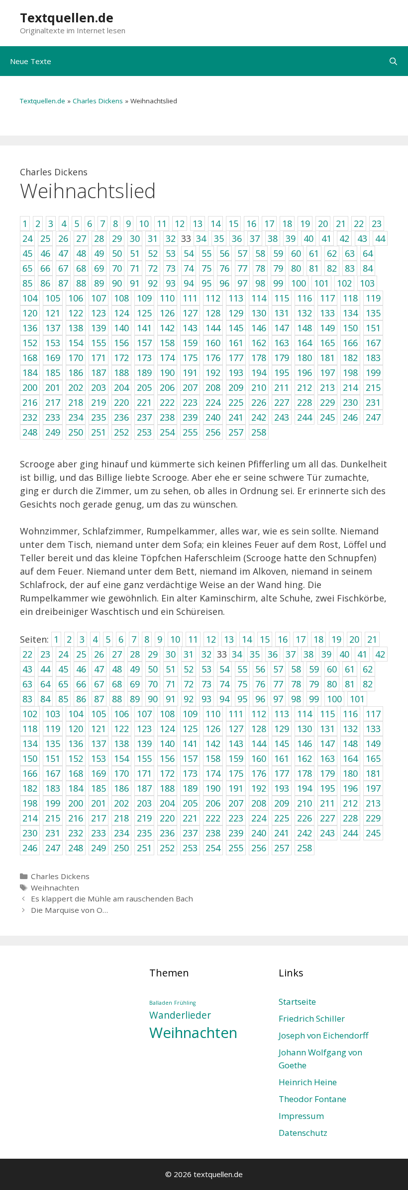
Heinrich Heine (308, 1082)
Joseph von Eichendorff (323, 1035)
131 (327, 729)
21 (372, 639)
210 (304, 803)
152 (75, 758)
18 (318, 639)
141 (190, 743)
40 (344, 654)
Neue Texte (30, 61)
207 (235, 803)
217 (98, 818)
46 (81, 669)
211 (327, 803)
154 (121, 758)
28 (135, 654)
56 (260, 669)
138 (121, 743)
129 (281, 729)
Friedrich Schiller (312, 1018)
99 (314, 699)
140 (167, 743)
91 (171, 699)
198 (29, 803)
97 (278, 699)
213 (373, 803)
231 (52, 833)
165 (373, 758)
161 (281, 758)
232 (75, 833)
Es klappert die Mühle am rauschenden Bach (112, 898)
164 (350, 758)
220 (167, 818)
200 (75, 803)
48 (117, 669)
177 (281, 773)
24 (63, 654)
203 (144, 803)
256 (258, 848)
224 (258, 818)
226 (304, 818)
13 (229, 639)
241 (281, 833)
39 (326, 654)
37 (291, 654)
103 (52, 714)
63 (27, 684)
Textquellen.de (66, 17)
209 (281, 803)
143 (235, 743)
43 (27, 669)
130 (304, 729)
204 (167, 803)
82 (368, 684)
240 (258, 833)
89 (135, 699)
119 (52, 729)
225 (281, 818)
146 (304, 743)
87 (99, 699)
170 (121, 773)
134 (29, 743)
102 (29, 714)
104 (75, 714)
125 (190, 729)
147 (327, 743)
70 (153, 684)
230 (29, 833)
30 (171, 654)
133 (373, 729)
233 (98, 833)
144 (258, 743)
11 (193, 639)
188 (167, 788)
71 (171, 684)
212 (350, 803)
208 (258, 803)
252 (167, 848)
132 (350, 729)
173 (190, 773)
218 (121, 818)
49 (135, 669)
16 (283, 639)
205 (190, 803)
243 (327, 833)
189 (190, 788)
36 (273, 654)
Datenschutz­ (303, 1132)
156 (167, 758)
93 (206, 699)
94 (224, 699)
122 (121, 729)
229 (373, 818)
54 (224, 669)
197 (373, 788)
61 (350, 669)
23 (45, 654)
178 (304, 773)
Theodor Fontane (312, 1099)
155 (144, 758)
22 (27, 654)
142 (212, 743)
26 (99, 654)
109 (190, 714)
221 (190, 818)
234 (121, 833)
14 (247, 639)
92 (189, 699)
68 (117, 684)
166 (29, 773)
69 (135, 684)
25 (81, 654)
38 (308, 654)
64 (45, 684)
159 (235, 758)
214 (29, 818)
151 (52, 758)
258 (304, 848)
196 (350, 788)
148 (350, 743)
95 (242, 699)
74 (224, 684)
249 (98, 848)
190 (212, 788)
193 (281, 788)
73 (206, 684)
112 (258, 714)
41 (362, 654)
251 (144, 848)
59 (314, 669)
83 (27, 699)
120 (75, 729)
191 (235, 788)
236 (167, 833)
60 (332, 669)
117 (373, 714)
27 (117, 654)
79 (314, 684)
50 (153, 669)
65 (63, 684)
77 (278, 684)
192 (258, 788)
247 (52, 848)
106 (121, 714)
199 (52, 803)
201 (98, 803)
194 (304, 788)
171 (144, 773)
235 (144, 833)
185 (98, 788)
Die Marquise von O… (69, 910)
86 (81, 699)
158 (212, 758)
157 (190, 758)
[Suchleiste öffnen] (393, 61)
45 (63, 669)
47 (99, 669)
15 (265, 639)
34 (237, 654)
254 (212, 848)
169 (98, 773)
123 (144, 729)
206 (212, 803)
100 (334, 699)
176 (258, 773)
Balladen (160, 1002)
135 (52, 743)
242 (304, 833)
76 (260, 684)
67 (99, 684)
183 (52, 788)
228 (350, 818)
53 (206, 669)
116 (350, 714)
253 (190, 848)
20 (354, 639)
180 (350, 773)
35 (255, 654)
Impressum (301, 1115)
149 (373, 743)
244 (350, 833)
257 (281, 848)
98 (296, 699)
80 (332, 684)
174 (212, 773)
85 (63, 699)
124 (167, 729)
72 (189, 684)
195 (327, 788)
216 (75, 818)
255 (235, 848)
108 (167, 714)
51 (171, 669)
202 (121, 803)
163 (327, 758)
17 (301, 639)
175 (235, 773)
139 (144, 743)
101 (357, 699)
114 (304, 714)
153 (98, 758)
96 (260, 699)
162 (304, 758)
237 (190, 833)
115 (327, 714)
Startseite (297, 1001)
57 (278, 669)
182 (29, 788)
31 (189, 654)
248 (75, 848)
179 (327, 773)
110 (212, 714)
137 (98, 743)
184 (75, 788)
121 (98, 729)
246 (29, 848)
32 (206, 654)
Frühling (185, 1002)
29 (153, 654)
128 (258, 729)
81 (350, 684)
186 (121, 788)
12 (211, 639)
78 (296, 684)
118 (29, 729)
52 (189, 669)
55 (242, 669)
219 (144, 818)
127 (235, 729)
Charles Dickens (98, 100)
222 (212, 818)
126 (212, 729)
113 (281, 714)
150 (29, 758)
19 (336, 639)
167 (52, 773)
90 (153, 699)
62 (368, 669)
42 (380, 654)
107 (144, 714)
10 (175, 639)
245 (373, 833)
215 (52, 818)
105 (98, 714)
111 (235, 714)
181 (373, 773)
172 (167, 773)
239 (235, 833)
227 (327, 818)
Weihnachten (55, 887)
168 (75, 773)
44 (45, 669)
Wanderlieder (180, 1015)
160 (258, 758)
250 (121, 848)
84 (45, 699)
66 (81, 684)
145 (281, 743)
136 (75, 743)
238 (212, 833)
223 (235, 818)
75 (242, 684)
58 (296, 669)
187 (144, 788)
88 (117, 699)
